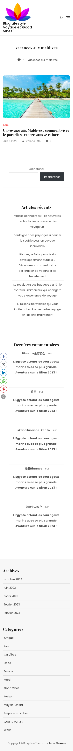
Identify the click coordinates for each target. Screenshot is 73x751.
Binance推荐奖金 (33, 353)
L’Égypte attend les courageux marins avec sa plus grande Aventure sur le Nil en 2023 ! (36, 367)
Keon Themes (57, 743)
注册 (33, 392)
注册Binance (33, 468)
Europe (8, 671)
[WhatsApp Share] (3, 380)
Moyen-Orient (13, 705)
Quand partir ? (14, 722)
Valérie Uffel (33, 141)
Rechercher (36, 169)
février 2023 (12, 604)
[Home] (19, 60)
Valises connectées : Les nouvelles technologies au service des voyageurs (37, 221)
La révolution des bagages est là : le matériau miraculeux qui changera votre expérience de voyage (37, 290)
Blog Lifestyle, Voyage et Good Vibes (17, 27)
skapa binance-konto (33, 430)
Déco (7, 663)
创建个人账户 (34, 507)
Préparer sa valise (16, 713)
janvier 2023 (12, 613)
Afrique (9, 638)
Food (7, 680)
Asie (6, 125)
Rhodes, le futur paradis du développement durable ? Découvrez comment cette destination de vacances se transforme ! (37, 265)
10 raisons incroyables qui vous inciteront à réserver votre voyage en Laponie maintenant (37, 309)
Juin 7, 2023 (10, 141)
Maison (8, 696)
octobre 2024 (13, 579)
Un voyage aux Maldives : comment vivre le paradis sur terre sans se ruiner (36, 132)
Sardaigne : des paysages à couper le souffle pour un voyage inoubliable (37, 240)
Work (7, 730)
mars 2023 (11, 596)
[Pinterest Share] (3, 389)
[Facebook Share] (3, 356)
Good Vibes (11, 688)
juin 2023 (10, 588)
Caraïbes (10, 655)
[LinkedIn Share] (3, 372)
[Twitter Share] (3, 364)
